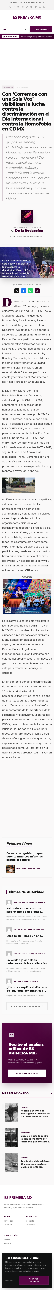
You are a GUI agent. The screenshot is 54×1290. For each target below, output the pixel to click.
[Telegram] (36, 7)
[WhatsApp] (30, 290)
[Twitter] (10, 7)
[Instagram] (18, 7)
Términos (8, 1224)
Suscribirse (41, 29)
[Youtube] (31, 7)
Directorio (30, 1224)
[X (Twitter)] (16, 290)
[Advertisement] (27, 60)
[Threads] (23, 7)
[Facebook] (14, 7)
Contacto (30, 1221)
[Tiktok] (27, 7)
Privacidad (10, 1280)
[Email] (44, 7)
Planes (7, 1240)
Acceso (7, 1243)
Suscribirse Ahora (27, 1073)
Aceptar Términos (33, 1280)
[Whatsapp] (40, 7)
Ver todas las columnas (27, 1006)
